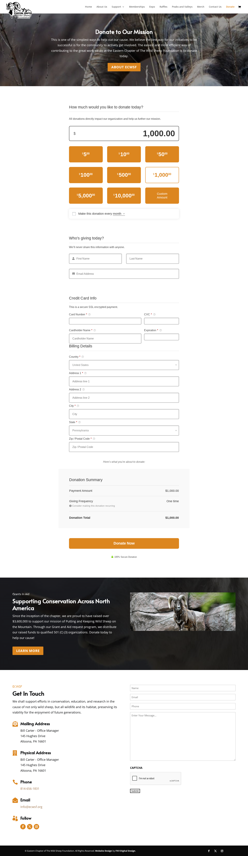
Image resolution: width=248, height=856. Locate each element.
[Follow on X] (29, 826)
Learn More (28, 650)
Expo (152, 7)
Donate (230, 7)
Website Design (103, 850)
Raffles (163, 7)
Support (116, 7)
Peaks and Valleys (182, 7)
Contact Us (215, 7)
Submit (135, 790)
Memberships (137, 7)
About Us (102, 7)
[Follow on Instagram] (36, 826)
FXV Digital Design (125, 850)
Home (88, 7)
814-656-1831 (29, 789)
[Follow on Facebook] (23, 826)
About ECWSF (124, 67)
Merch (200, 7)
